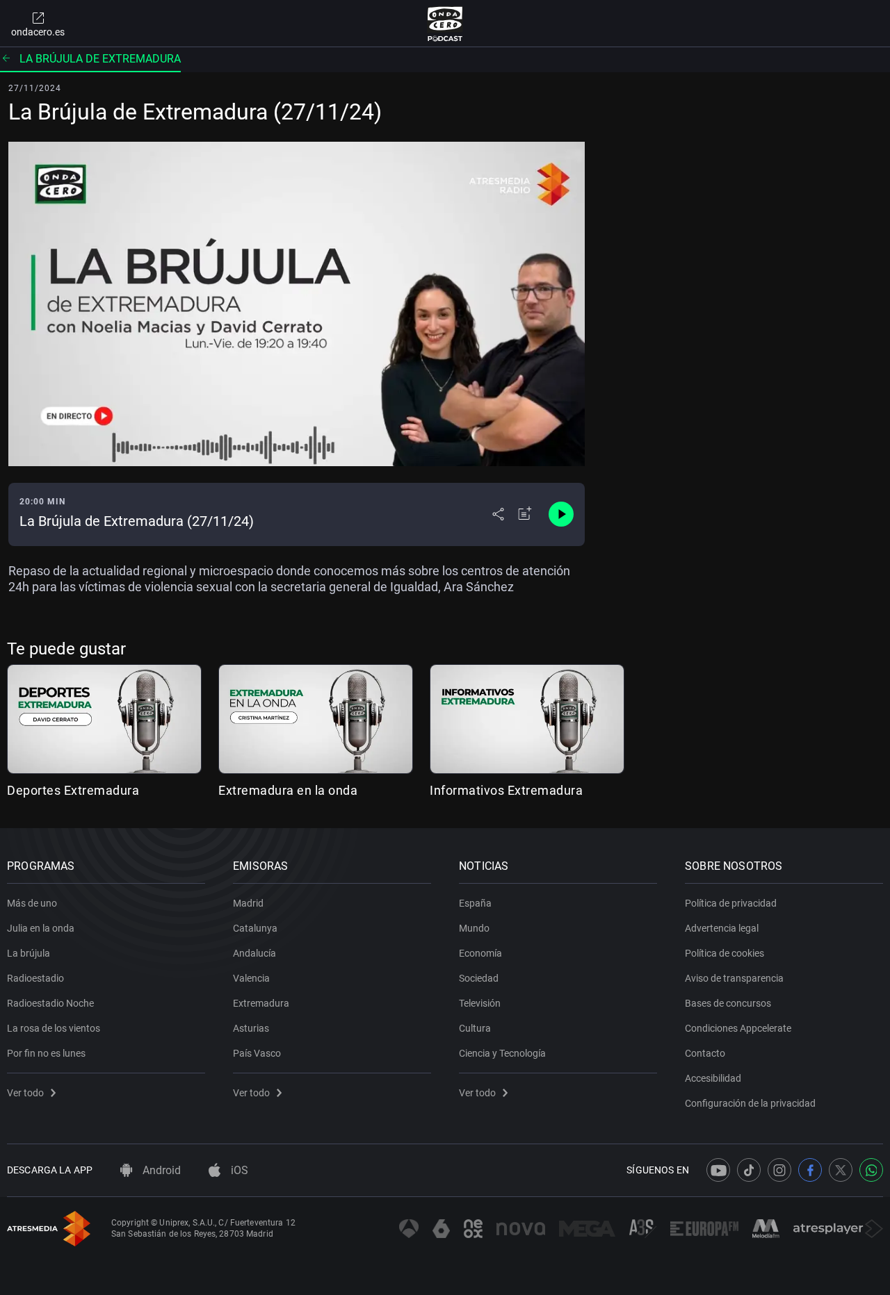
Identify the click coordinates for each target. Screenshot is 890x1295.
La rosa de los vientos (53, 1028)
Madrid (248, 903)
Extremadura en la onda (287, 790)
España (475, 903)
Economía (480, 953)
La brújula (28, 953)
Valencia (251, 978)
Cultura (475, 1028)
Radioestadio (35, 978)
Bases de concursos (728, 1003)
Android (160, 1170)
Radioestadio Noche (50, 1003)
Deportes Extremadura (73, 790)
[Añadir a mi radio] (524, 514)
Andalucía (254, 953)
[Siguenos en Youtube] (718, 1170)
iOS (238, 1170)
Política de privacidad (731, 903)
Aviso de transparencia (734, 978)
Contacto (705, 1053)
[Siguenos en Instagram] (779, 1170)
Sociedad (479, 978)
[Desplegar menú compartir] (498, 514)
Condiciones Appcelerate (738, 1028)
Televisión (480, 1003)
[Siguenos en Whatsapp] (871, 1170)
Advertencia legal (722, 928)
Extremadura (261, 1003)
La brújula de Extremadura (100, 58)
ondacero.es (38, 32)
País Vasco (257, 1053)
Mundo (474, 928)
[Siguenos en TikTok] (749, 1170)
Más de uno (32, 903)
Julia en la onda (40, 928)
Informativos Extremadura (506, 790)
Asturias (251, 1028)
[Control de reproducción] (561, 514)
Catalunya (255, 928)
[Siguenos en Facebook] (810, 1170)
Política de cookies (724, 953)
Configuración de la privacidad (750, 1103)
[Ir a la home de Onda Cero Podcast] (445, 24)
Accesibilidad (713, 1078)
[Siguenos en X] (840, 1170)
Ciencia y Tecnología (502, 1053)
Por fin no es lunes (46, 1053)
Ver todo (25, 1092)
